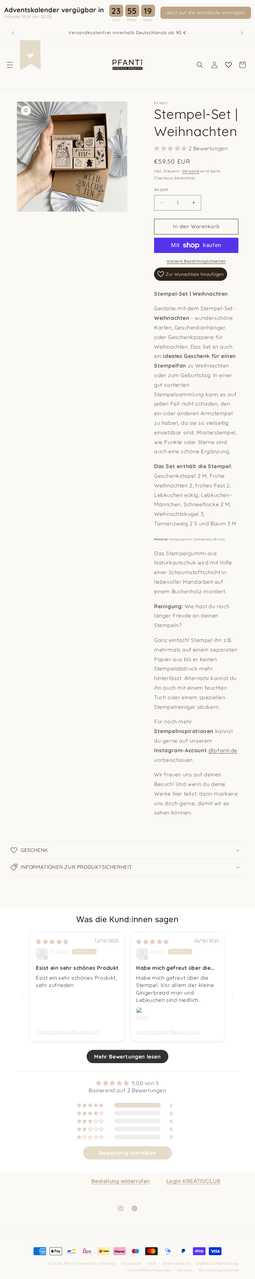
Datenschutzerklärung (217, 1263)
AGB (152, 1263)
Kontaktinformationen (150, 1270)
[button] (10, 65)
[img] (52, 941)
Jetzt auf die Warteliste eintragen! (206, 13)
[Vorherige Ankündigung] (13, 32)
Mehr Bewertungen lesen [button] (127, 1056)
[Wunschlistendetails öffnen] (228, 65)
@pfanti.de (223, 750)
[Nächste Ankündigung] (242, 32)
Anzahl (161, 189)
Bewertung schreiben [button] (127, 1153)
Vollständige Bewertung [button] (67, 1031)
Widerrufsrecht (176, 1263)
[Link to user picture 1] (144, 1015)
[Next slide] (233, 997)
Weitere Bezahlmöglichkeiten (196, 261)
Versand (190, 171)
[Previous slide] (22, 997)
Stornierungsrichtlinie (218, 1270)
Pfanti (69, 1263)
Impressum (131, 1263)
